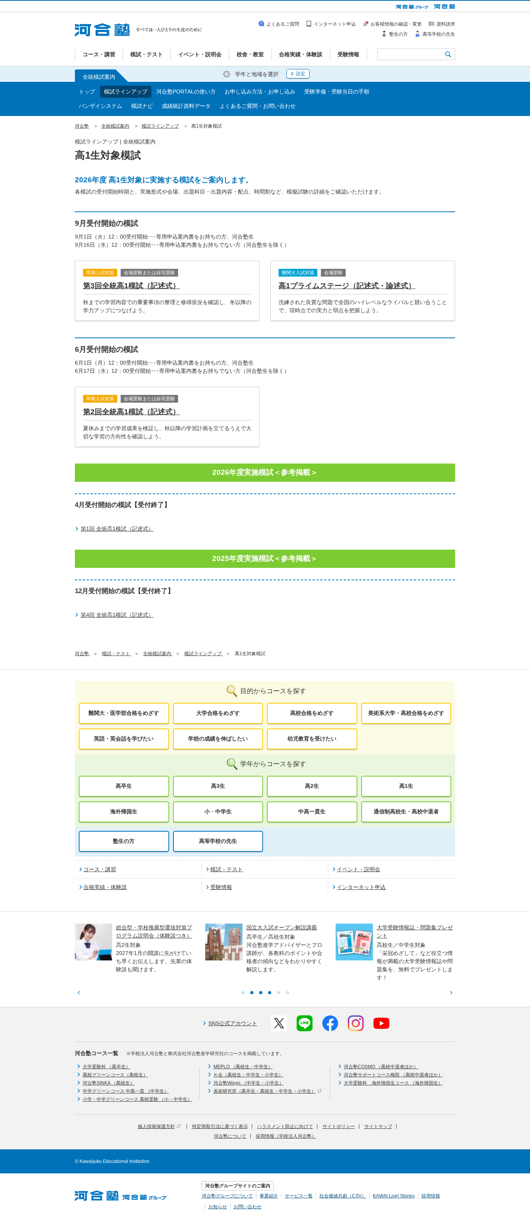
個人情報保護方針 (156, 1126)
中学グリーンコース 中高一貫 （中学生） (126, 1091)
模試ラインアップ (125, 91)
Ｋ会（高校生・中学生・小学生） (248, 1075)
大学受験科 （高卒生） (106, 1066)
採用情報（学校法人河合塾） (286, 1136)
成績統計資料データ (186, 106)
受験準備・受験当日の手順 (336, 91)
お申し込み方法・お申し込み (260, 91)
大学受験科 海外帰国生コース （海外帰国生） (393, 1083)
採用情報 (430, 1196)
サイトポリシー (338, 1126)
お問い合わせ (248, 1206)
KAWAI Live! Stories (394, 1196)
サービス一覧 (299, 1196)
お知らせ (217, 1206)
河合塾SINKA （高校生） (109, 1083)
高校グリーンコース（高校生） (115, 1075)
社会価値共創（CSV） (342, 1196)
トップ (87, 91)
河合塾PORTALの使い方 (186, 91)
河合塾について (230, 1136)
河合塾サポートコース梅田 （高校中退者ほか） (393, 1075)
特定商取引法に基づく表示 (220, 1126)
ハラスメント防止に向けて (285, 1126)
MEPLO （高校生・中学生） (243, 1066)
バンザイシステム (100, 106)
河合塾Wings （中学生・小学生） (248, 1083)
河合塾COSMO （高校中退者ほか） (381, 1066)
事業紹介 (269, 1196)
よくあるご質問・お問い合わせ (258, 106)
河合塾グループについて (227, 1196)
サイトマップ (378, 1126)
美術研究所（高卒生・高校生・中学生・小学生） (264, 1091)
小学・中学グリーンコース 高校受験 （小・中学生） (137, 1099)
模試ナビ (142, 106)
